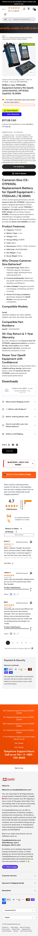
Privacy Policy (6, 929)
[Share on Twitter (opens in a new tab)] (14, 594)
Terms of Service (7, 931)
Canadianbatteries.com (13, 924)
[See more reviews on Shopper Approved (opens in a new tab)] (18, 594)
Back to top (19, 768)
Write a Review (19, 535)
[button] (28, 8)
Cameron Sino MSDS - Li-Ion (22, 388)
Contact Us (5, 927)
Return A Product (25, 927)
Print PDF (9, 451)
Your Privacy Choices (26, 931)
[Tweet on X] (9, 445)
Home (3, 36)
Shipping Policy (26, 929)
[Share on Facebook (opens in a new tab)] (11, 594)
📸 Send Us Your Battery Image (17, 474)
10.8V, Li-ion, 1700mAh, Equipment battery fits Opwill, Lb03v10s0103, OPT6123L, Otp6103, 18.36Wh (17, 38)
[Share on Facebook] (13, 445)
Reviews (16, 931)
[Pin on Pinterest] (17, 445)
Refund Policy (16, 929)
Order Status (14, 927)
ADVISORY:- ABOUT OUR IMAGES (18, 463)
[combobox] (19, 19)
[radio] (27, 501)
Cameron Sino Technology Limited (13, 80)
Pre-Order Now (19, 167)
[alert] (19, 463)
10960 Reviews (12, 509)
